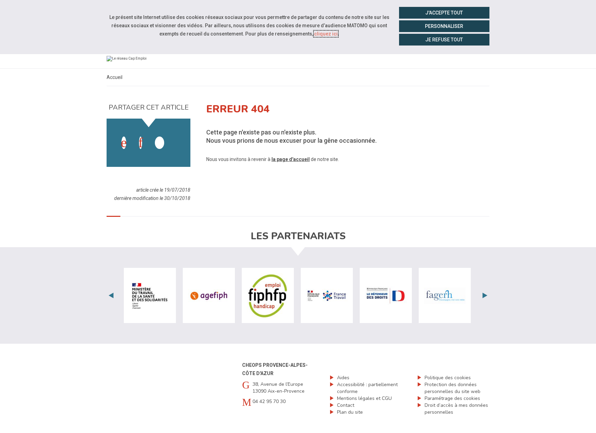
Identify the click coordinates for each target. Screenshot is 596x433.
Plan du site (350, 412)
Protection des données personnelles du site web (452, 388)
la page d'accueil (290, 159)
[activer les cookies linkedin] (140, 142)
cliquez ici (326, 34)
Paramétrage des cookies (452, 398)
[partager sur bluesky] (176, 136)
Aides (343, 377)
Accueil (114, 77)
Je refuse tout (444, 39)
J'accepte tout (444, 13)
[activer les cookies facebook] (123, 142)
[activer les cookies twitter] (159, 142)
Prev (111, 295)
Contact (345, 405)
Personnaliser (444, 26)
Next (485, 295)
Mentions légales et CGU (364, 398)
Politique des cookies (448, 377)
